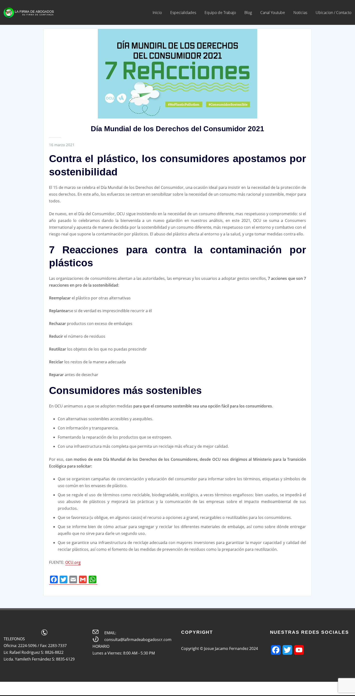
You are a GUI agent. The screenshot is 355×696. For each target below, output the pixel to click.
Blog (248, 12)
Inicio (157, 12)
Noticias (300, 12)
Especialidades (183, 12)
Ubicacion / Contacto (333, 12)
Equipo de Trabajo (220, 12)
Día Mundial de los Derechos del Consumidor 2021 (177, 129)
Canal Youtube (272, 12)
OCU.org (73, 562)
